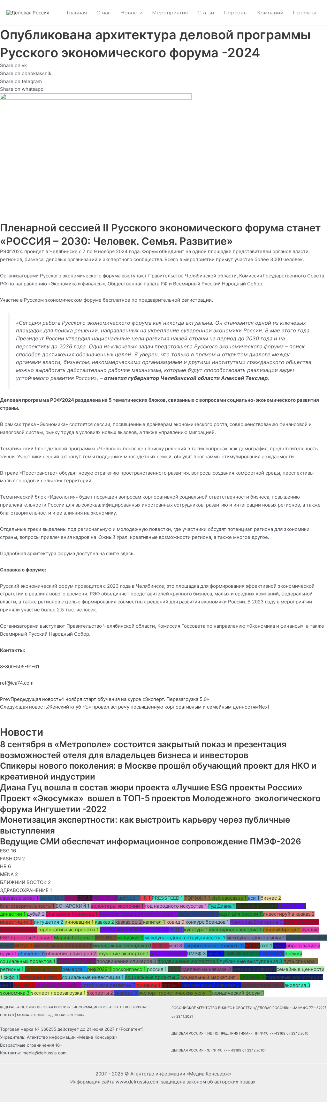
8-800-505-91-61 (19, 667)
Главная (77, 13)
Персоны (235, 13)
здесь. (127, 553)
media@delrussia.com (44, 1052)
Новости (131, 13)
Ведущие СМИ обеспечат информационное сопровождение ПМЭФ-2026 (150, 841)
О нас (103, 13)
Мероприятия (170, 13)
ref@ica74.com (17, 683)
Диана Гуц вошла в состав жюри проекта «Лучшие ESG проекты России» (151, 787)
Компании (270, 13)
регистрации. (197, 300)
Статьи (205, 13)
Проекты (304, 13)
